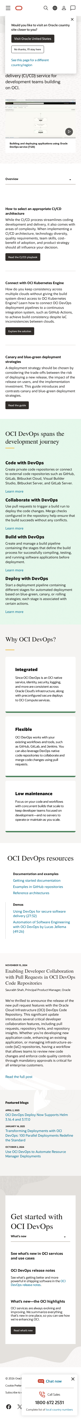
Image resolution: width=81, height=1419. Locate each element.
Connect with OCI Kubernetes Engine (34, 283)
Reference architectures (31, 893)
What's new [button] (18, 1236)
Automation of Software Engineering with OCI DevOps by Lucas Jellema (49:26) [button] (41, 926)
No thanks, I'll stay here (27, 49)
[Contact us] (73, 8)
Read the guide (17, 405)
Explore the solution (19, 331)
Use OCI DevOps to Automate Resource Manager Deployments (35, 1153)
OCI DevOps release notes (38, 1283)
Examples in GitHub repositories (38, 886)
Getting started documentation (37, 880)
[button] (8, 8)
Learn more (14, 491)
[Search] (46, 8)
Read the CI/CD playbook (22, 257)
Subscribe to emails (17, 1392)
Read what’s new (23, 1330)
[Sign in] (64, 8)
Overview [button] (11, 179)
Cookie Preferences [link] (16, 1385)
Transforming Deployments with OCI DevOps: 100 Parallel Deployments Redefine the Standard (39, 1135)
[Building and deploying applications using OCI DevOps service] (40, 118)
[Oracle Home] (18, 8)
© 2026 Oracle (14, 1378)
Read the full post (18, 1076)
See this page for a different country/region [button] (30, 62)
